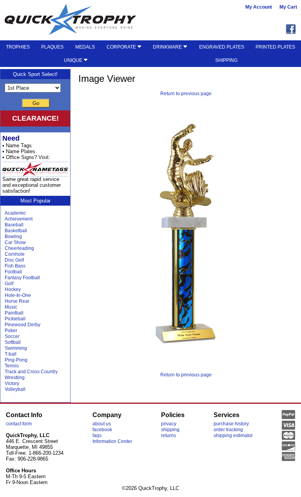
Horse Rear (17, 301)
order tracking (228, 429)
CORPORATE (122, 47)
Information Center (112, 441)
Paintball (14, 313)
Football (13, 272)
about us (101, 424)
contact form (19, 424)
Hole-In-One (18, 295)
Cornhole (15, 254)
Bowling (13, 236)
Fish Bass (15, 266)
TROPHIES (18, 47)
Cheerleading (19, 248)
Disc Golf (14, 260)
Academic (15, 213)
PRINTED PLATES (275, 47)
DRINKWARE (168, 47)
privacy (168, 424)
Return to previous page (186, 93)
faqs (97, 435)
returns (168, 435)
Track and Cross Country (31, 371)
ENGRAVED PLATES (221, 47)
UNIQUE (73, 60)
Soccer (12, 336)
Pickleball (15, 319)
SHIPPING (226, 60)
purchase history (231, 424)
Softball (13, 342)
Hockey (13, 289)
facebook (102, 429)
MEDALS (85, 47)
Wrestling (15, 377)
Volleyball (15, 389)
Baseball (14, 225)
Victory (12, 383)
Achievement (19, 219)
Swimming (16, 348)
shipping (170, 429)
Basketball (16, 230)
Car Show (15, 242)
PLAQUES (52, 47)
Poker (11, 330)
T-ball (10, 354)
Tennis (12, 366)
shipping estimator (233, 435)
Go (36, 103)
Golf (9, 283)
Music (11, 307)
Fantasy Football (22, 277)
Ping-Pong (16, 360)
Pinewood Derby (22, 324)
